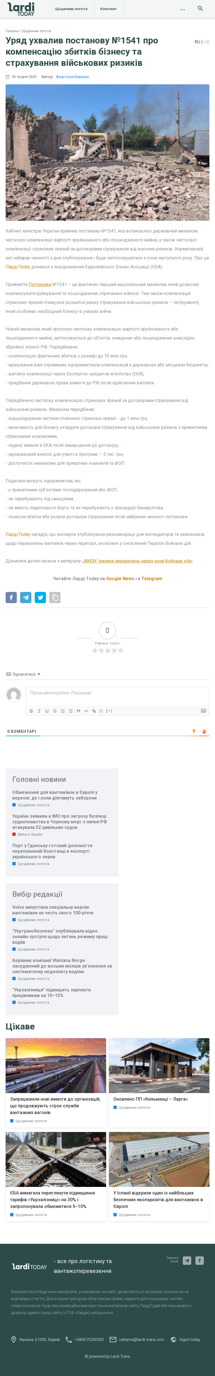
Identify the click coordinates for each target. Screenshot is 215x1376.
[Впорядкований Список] (63, 711)
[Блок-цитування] (78, 711)
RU (198, 42)
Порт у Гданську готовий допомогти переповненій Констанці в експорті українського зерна (52, 851)
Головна (12, 31)
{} (101, 710)
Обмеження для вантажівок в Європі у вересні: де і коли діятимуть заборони (54, 795)
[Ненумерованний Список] (70, 711)
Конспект (108, 9)
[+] (109, 710)
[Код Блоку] (86, 711)
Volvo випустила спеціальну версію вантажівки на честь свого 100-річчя (52, 910)
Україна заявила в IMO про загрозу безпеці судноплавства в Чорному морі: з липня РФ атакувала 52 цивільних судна (59, 821)
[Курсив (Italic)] (39, 711)
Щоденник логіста (71, 9)
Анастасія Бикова (72, 77)
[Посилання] (94, 711)
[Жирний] (31, 711)
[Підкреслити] (47, 711)
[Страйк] (55, 711)
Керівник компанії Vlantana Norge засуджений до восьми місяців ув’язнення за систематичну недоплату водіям (62, 966)
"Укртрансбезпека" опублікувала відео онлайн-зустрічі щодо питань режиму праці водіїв (60, 936)
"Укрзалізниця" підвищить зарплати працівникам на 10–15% (51, 992)
